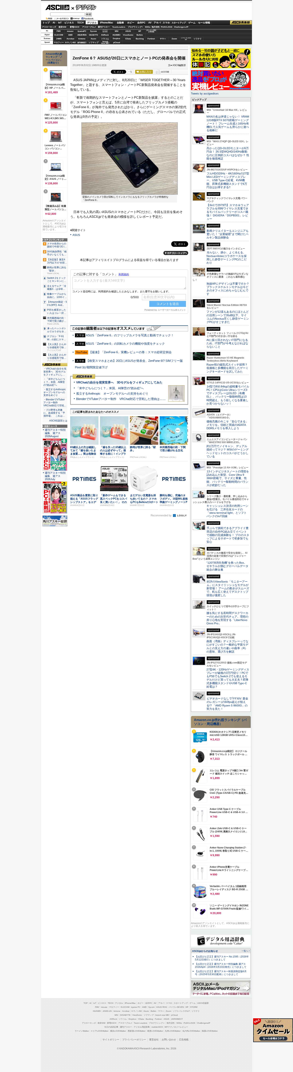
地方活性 (156, 27)
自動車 (120, 22)
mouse (70, 31)
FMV (59, 31)
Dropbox (116, 39)
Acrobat (70, 39)
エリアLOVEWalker (99, 1031)
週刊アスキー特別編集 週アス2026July (55, 476)
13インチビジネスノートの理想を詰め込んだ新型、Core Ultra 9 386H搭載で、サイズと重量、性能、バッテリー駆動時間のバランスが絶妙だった (227, 478)
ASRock (105, 35)
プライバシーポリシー (134, 1039)
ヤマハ (163, 39)
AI (54, 22)
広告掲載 (184, 1039)
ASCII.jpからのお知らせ (205, 951)
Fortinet (151, 39)
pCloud (116, 42)
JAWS (59, 39)
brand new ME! (162, 1015)
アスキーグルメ (89, 27)
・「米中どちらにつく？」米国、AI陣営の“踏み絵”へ (54, 382)
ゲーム (192, 22)
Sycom (93, 31)
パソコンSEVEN (105, 30)
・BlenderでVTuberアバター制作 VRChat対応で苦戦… (54, 402)
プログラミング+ (135, 27)
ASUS (128, 31)
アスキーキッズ (49, 27)
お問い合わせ (169, 1039)
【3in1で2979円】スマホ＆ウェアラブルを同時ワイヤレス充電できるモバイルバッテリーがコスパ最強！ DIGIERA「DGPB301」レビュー (227, 211)
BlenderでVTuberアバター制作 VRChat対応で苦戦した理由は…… (121, 399)
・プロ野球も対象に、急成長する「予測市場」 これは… (54, 413)
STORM (193, 1007)
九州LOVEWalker (173, 1031)
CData (128, 39)
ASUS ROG (82, 35)
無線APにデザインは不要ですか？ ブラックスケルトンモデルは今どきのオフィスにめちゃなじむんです (229, 289)
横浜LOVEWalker (118, 1031)
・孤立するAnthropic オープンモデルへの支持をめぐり (54, 392)
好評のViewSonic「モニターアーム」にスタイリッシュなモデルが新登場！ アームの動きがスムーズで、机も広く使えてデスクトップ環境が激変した (227, 588)
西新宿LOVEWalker (137, 1031)
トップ (46, 22)
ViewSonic (128, 35)
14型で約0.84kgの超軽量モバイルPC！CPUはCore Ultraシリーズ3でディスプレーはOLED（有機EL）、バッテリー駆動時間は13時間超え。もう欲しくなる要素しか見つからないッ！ (227, 395)
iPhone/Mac (106, 22)
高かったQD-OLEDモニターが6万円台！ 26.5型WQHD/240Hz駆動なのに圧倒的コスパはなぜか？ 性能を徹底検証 (227, 153)
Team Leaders (140, 1023)
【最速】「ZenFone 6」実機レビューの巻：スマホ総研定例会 (130, 352)
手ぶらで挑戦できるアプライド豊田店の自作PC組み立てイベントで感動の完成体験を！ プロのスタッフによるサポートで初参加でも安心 (227, 534)
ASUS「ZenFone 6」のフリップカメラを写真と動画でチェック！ (130, 335)
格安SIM (62, 27)
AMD (70, 35)
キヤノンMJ (70, 42)
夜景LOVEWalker (155, 1031)
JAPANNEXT (82, 42)
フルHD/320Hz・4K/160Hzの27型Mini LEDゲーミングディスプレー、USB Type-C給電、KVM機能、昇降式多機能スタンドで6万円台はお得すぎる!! (227, 180)
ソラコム (105, 39)
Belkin (140, 35)
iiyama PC (135, 1007)
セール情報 (204, 22)
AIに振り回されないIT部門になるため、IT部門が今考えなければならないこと (227, 343)
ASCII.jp (57, 7)
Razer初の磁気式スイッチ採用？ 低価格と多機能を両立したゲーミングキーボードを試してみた (228, 368)
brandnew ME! (105, 42)
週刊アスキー (104, 27)
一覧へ (245, 951)
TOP (86, 1003)
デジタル (83, 7)
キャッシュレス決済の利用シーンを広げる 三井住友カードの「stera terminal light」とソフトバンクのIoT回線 (227, 511)
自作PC (141, 22)
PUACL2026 (166, 27)
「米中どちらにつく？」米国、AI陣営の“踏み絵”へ (110, 388)
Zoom (174, 39)
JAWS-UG (107, 1011)
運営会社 (154, 1039)
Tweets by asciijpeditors (205, 93)
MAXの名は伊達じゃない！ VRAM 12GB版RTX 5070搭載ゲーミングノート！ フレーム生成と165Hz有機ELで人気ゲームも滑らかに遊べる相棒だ (227, 123)
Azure (93, 39)
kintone (82, 39)
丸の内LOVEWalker (191, 1031)
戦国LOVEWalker (210, 1031)
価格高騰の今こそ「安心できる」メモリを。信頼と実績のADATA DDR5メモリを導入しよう (227, 425)
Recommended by (161, 515)
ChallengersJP (181, 27)
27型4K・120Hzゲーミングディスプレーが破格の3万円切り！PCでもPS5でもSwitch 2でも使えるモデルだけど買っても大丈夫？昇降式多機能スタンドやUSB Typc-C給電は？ (227, 678)
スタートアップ (179, 22)
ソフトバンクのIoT (186, 38)
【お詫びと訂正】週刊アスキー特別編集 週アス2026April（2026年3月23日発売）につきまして (220, 965)
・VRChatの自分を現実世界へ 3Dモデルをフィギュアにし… (54, 371)
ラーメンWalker (82, 1031)
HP (139, 31)
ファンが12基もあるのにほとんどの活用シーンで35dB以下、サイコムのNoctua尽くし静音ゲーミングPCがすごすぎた (227, 317)
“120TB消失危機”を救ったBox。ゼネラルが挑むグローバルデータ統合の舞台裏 (227, 566)
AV (149, 22)
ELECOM (58, 35)
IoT (60, 22)
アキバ (157, 22)
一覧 (130, 72)
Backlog (140, 39)
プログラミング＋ (157, 1023)
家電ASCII (74, 27)
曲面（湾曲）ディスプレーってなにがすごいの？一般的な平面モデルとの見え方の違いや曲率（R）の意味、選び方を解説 (227, 646)
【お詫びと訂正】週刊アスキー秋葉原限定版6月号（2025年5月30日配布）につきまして (221, 973)
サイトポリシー (110, 1039)
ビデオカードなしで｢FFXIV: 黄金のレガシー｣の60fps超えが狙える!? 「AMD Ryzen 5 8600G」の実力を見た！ (227, 703)
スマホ (166, 22)
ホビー (130, 22)
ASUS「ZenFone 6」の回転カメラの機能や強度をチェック (125, 343)
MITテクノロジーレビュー (176, 1027)
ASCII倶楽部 (241, 22)
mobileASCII (157, 1027)
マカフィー (59, 42)
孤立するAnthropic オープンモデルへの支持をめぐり (112, 393)
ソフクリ (198, 39)
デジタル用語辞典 (142, 1027)
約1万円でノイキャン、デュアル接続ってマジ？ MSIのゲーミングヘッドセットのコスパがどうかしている (227, 451)
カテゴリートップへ (175, 253)
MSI (116, 31)
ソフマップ (93, 42)
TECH (80, 22)
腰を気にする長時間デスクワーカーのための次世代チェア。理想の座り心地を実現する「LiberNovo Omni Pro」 (227, 618)
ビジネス (69, 22)
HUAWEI (116, 35)
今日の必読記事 (111, 1027)
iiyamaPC (82, 31)
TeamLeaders (118, 27)
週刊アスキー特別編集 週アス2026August (55, 433)
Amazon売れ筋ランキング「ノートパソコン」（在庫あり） (54, 58)
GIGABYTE (93, 35)
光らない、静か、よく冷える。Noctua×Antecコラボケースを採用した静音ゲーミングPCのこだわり (226, 257)
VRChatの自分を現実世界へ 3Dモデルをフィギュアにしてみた (119, 382)
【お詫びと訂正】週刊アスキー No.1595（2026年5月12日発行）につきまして (222, 958)
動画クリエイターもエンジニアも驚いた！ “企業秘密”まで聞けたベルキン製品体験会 (227, 234)
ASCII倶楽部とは (58, 420)
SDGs (147, 27)
